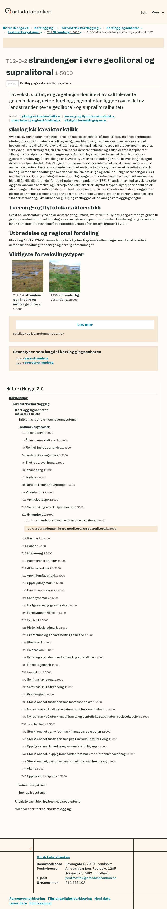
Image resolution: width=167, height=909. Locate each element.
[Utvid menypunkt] (156, 398)
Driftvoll (34, 620)
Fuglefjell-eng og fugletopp (48, 485)
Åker (32, 769)
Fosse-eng (36, 553)
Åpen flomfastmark (43, 575)
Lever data (18, 903)
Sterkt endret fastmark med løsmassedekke (61, 702)
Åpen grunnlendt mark (44, 440)
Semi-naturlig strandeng (47, 687)
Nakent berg (37, 433)
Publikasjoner (40, 903)
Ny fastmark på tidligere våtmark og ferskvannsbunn (68, 709)
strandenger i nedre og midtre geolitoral (65, 520)
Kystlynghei (37, 694)
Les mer (85, 324)
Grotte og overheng (42, 462)
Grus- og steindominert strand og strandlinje (62, 657)
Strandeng (63, 32)
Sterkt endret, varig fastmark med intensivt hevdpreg (68, 761)
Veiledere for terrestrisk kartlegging (43, 809)
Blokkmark (36, 642)
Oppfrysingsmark (42, 583)
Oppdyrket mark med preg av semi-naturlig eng (64, 746)
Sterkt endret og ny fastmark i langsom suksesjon (65, 731)
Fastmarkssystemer (24, 32)
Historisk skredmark (44, 627)
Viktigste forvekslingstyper (84, 120)
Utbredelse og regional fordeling (34, 120)
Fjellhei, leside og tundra (46, 448)
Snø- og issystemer (32, 792)
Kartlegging (44, 28)
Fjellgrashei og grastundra (49, 605)
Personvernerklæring (27, 898)
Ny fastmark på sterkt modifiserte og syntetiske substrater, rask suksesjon (85, 717)
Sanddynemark (40, 598)
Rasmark (35, 538)
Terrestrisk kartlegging (80, 28)
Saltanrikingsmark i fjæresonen (52, 507)
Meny (158, 12)
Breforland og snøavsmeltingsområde (57, 635)
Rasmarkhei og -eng (43, 561)
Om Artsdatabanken (53, 857)
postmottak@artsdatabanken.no (90, 878)
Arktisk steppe (39, 500)
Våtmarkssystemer (32, 785)
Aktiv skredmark (41, 568)
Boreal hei (36, 672)
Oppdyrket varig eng (44, 776)
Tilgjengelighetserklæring (70, 898)
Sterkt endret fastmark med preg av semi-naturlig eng (69, 739)
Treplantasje (38, 724)
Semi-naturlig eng (42, 679)
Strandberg (36, 470)
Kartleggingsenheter (123, 28)
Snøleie (33, 477)
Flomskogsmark (40, 665)
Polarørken (37, 650)
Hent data (102, 898)
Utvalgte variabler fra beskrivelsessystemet (48, 801)
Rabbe (33, 546)
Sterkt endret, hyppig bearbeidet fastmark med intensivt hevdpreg (78, 754)
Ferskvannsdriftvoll (43, 613)
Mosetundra (37, 492)
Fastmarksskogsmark (44, 455)
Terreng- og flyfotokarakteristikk (88, 116)
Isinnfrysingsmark (43, 590)
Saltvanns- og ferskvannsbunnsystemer (48, 419)
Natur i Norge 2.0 (16, 28)
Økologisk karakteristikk (40, 116)
